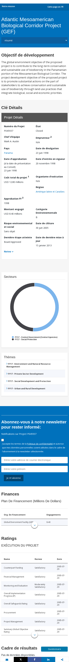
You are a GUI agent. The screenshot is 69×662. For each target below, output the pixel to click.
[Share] (34, 659)
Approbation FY (13, 198)
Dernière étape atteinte (18, 237)
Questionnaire (54, 649)
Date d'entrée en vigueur (50, 158)
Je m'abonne (13, 477)
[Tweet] (21, 659)
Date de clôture (45, 223)
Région (40, 187)
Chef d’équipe (12, 136)
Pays (6, 148)
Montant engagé (14, 209)
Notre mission (8, 6)
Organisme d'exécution (49, 176)
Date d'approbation (15, 158)
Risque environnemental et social (18, 225)
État (38, 126)
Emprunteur (44, 137)
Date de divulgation (47, 148)
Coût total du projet (16, 177)
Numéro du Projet (14, 126)
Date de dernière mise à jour (50, 239)
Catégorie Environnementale (46, 211)
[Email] (7, 659)
